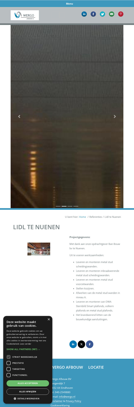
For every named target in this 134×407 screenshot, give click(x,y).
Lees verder (25, 343)
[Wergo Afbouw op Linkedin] (73, 344)
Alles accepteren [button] (28, 383)
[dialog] (27, 360)
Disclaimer (57, 401)
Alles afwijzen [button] (27, 391)
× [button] (48, 319)
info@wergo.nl (67, 396)
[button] (19, 116)
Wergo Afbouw (25, 7)
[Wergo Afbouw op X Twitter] (81, 344)
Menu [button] (69, 3)
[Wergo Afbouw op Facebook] (89, 344)
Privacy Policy (73, 401)
